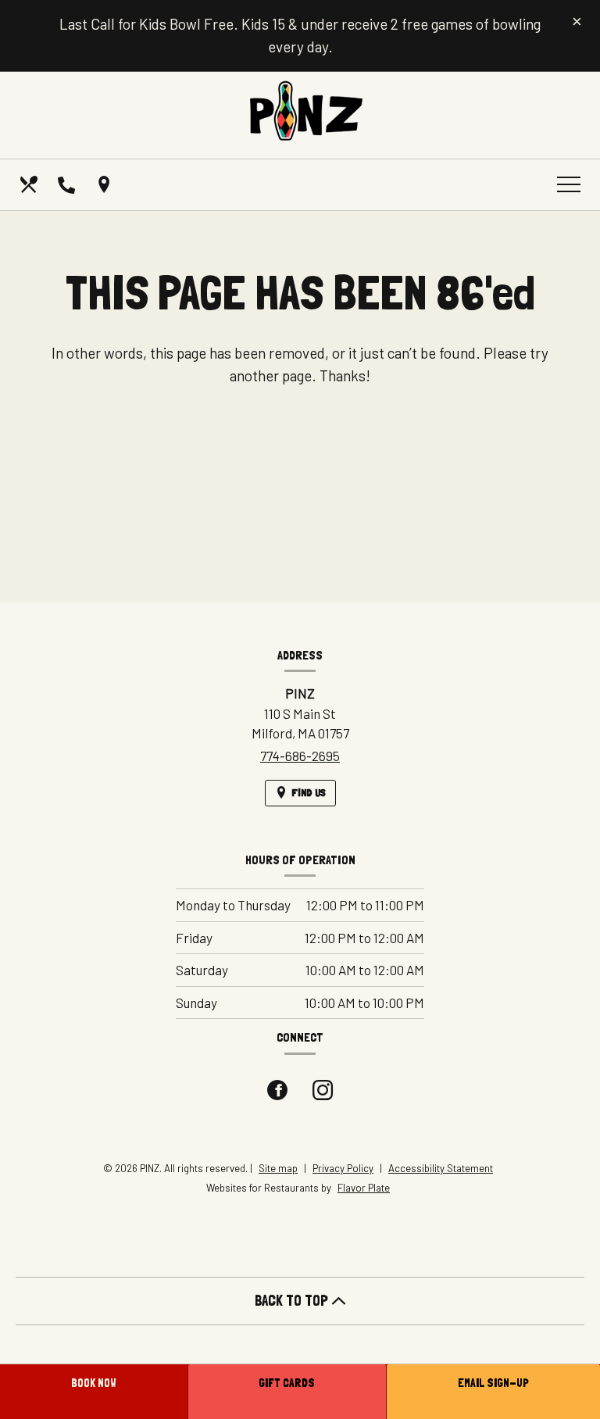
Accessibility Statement (440, 1168)
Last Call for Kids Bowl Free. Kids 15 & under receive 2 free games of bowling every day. (300, 35)
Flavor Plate (364, 1187)
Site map (278, 1168)
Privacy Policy (342, 1168)
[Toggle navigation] (568, 184)
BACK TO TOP (293, 1301)
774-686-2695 (300, 755)
